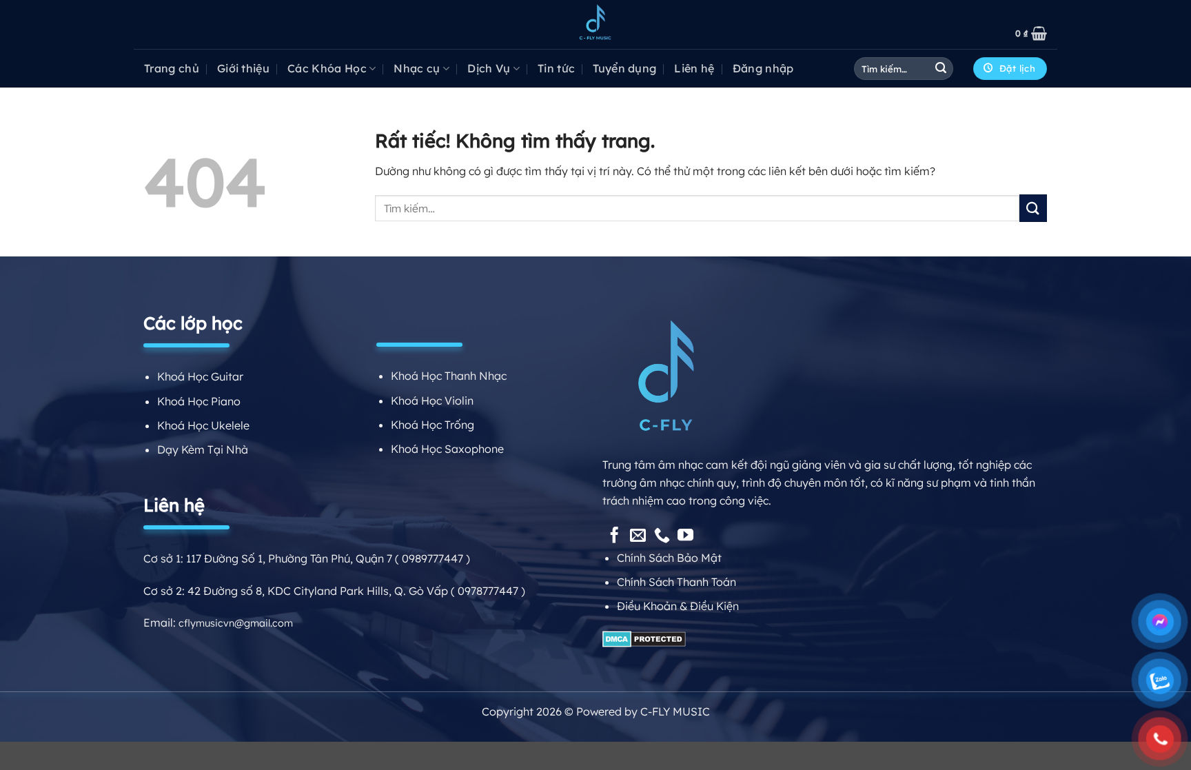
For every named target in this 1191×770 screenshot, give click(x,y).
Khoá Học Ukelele (203, 425)
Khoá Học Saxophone (447, 449)
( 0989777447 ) (432, 558)
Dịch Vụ (488, 68)
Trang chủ (171, 68)
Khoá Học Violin (432, 400)
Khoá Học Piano (199, 401)
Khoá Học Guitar (200, 376)
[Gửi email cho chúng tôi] (638, 536)
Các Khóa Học (327, 68)
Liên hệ (694, 68)
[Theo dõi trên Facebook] (614, 536)
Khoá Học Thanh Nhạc (449, 376)
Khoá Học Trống (432, 425)
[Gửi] (941, 69)
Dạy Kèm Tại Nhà (202, 449)
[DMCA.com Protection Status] (644, 638)
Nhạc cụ (417, 68)
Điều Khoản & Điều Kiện (678, 606)
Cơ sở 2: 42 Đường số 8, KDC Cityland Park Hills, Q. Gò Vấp (295, 591)
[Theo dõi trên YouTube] (685, 536)
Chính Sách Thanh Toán (676, 582)
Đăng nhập (763, 68)
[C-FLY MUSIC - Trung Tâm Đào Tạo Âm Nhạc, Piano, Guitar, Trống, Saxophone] (595, 25)
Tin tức (556, 68)
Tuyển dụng (624, 68)
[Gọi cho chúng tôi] (662, 536)
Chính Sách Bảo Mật (669, 558)
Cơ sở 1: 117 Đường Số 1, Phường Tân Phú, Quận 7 (269, 558)
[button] (1031, 33)
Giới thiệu (243, 68)
